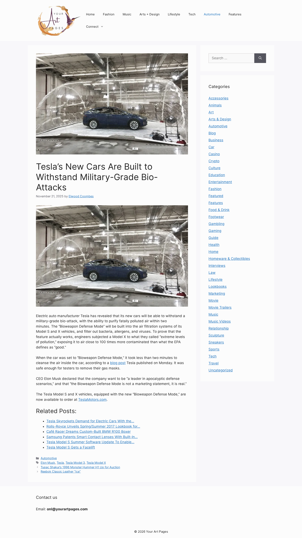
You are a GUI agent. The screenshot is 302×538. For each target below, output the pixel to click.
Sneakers (216, 342)
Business (216, 140)
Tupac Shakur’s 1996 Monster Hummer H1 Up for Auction (80, 467)
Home (90, 14)
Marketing (217, 293)
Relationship (219, 328)
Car (211, 147)
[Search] (260, 58)
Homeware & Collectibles (229, 259)
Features (235, 14)
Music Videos (220, 321)
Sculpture (216, 335)
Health (214, 245)
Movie (213, 300)
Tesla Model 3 (75, 462)
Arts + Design (149, 14)
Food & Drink (219, 210)
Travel (214, 363)
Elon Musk (48, 462)
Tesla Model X (96, 462)
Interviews (217, 266)
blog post (118, 363)
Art (211, 112)
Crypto (214, 161)
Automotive (212, 14)
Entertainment (220, 182)
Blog (212, 133)
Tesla (60, 462)
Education (217, 175)
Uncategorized (221, 370)
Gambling (216, 224)
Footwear (216, 217)
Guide (213, 238)
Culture (214, 168)
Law (212, 273)
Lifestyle (174, 14)
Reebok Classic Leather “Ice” (61, 471)
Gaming (215, 231)
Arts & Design (220, 119)
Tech (192, 14)
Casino (214, 154)
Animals (215, 105)
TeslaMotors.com (92, 400)
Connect (92, 27)
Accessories (218, 98)
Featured (216, 196)
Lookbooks (218, 286)
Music (127, 14)
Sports (214, 349)
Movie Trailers (220, 307)
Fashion (108, 14)
